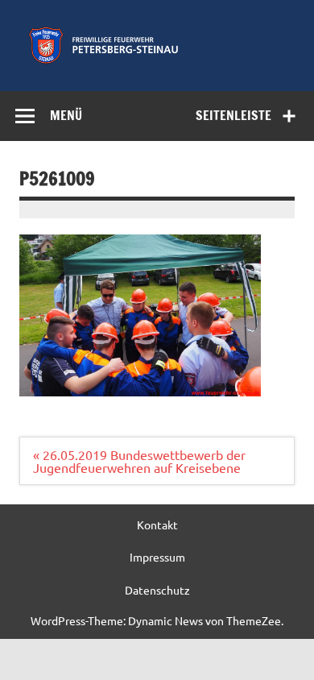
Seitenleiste (233, 115)
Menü (66, 115)
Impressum (157, 556)
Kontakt (157, 524)
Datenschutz (157, 589)
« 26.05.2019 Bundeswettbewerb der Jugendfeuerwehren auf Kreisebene (139, 460)
